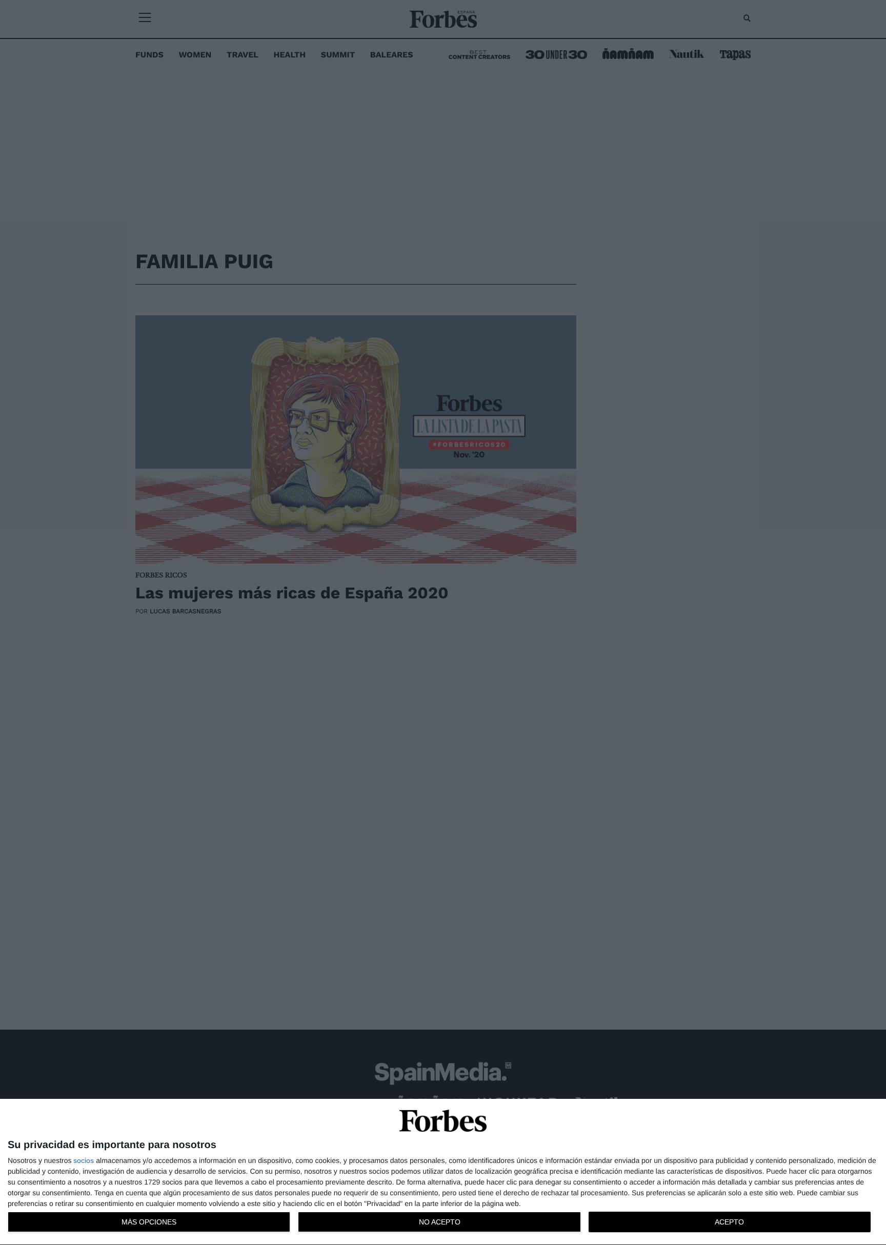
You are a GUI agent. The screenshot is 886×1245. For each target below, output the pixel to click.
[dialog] (443, 1172)
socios (83, 1160)
